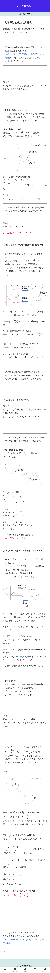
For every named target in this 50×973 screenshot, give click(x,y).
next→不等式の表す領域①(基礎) (17, 939)
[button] (45, 500)
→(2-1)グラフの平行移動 (16, 54)
